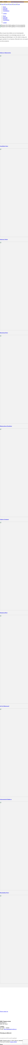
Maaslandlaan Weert (4, 892)
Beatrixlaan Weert (4, 332)
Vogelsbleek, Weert (4, 146)
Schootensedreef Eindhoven (6, 799)
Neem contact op (4, 1011)
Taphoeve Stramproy (4, 519)
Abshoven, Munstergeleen (5, 52)
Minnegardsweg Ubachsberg (6, 426)
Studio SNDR (13, 1041)
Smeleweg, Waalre (4, 239)
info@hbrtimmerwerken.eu (17, 1)
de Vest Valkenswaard (4, 706)
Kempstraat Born (3, 612)
